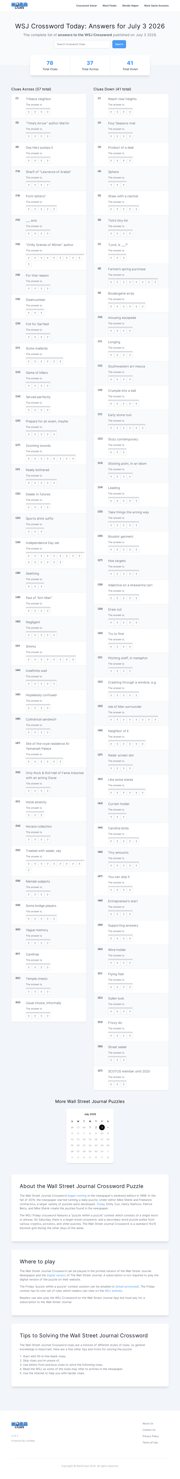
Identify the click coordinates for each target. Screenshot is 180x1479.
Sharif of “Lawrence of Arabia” (48, 172)
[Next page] (108, 1114)
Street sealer (117, 1047)
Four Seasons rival (121, 123)
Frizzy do (115, 1023)
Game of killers (37, 373)
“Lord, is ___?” (118, 245)
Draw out (115, 609)
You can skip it (119, 877)
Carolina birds (118, 828)
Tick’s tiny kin (118, 220)
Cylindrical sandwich (41, 719)
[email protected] (127, 1286)
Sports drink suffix (39, 518)
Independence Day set (42, 543)
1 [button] (90, 1127)
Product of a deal (121, 147)
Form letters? (36, 196)
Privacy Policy (151, 1436)
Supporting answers (123, 925)
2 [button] (96, 1127)
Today (101, 1204)
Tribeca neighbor (38, 99)
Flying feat (116, 974)
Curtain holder (119, 804)
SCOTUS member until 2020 (129, 1071)
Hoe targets (117, 561)
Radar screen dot (121, 755)
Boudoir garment (120, 536)
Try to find (116, 634)
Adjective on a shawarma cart (130, 585)
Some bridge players (41, 906)
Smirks (31, 646)
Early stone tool (119, 415)
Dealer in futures (38, 494)
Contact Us (149, 1429)
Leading (114, 488)
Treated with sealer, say (43, 851)
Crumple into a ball (122, 390)
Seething (32, 573)
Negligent (33, 622)
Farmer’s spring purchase (127, 269)
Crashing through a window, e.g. (132, 682)
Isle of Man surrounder (125, 706)
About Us (148, 1423)
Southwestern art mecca (126, 366)
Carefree (32, 954)
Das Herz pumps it (39, 147)
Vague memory (37, 930)
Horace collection (39, 826)
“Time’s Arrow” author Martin (47, 123)
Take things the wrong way (128, 512)
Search (119, 44)
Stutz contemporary (123, 439)
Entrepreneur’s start (123, 901)
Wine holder (117, 950)
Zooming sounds (38, 445)
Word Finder (109, 5)
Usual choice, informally (43, 1003)
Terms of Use (150, 1442)
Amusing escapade (122, 318)
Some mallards (37, 348)
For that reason (37, 275)
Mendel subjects (38, 881)
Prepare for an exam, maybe (47, 421)
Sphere (113, 172)
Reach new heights (122, 99)
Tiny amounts (118, 852)
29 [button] (78, 1127)
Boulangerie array (121, 293)
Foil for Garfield (37, 324)
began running (77, 1195)
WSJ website (113, 1290)
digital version (56, 1275)
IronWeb (30, 1440)
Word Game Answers (156, 5)
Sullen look (116, 998)
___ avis (31, 220)
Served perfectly (38, 397)
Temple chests (36, 978)
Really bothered (37, 470)
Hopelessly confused (41, 695)
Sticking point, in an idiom (127, 463)
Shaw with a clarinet (123, 196)
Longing (114, 342)
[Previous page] (72, 1114)
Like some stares (120, 779)
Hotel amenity (36, 802)
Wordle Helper (130, 5)
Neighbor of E (118, 731)
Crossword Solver (86, 5)
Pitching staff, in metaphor (128, 658)
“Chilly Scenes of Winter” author (49, 245)
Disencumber (35, 300)
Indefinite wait (36, 671)
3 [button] (102, 1127)
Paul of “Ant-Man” (39, 598)
